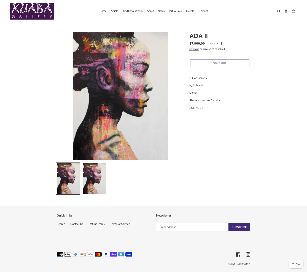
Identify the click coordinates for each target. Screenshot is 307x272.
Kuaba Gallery (243, 264)
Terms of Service (120, 223)
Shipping (194, 48)
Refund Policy (97, 223)
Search (61, 223)
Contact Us (77, 223)
